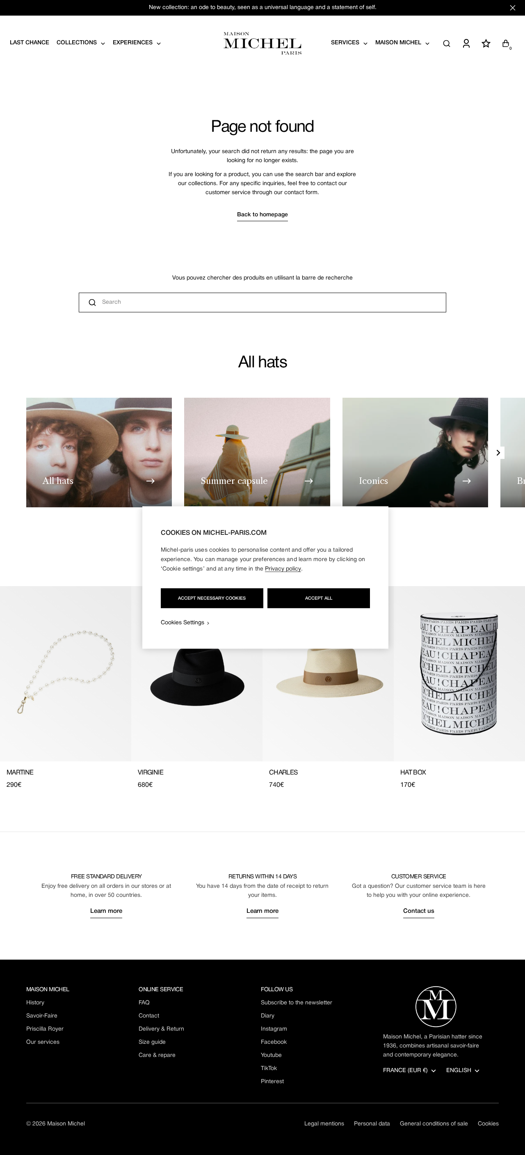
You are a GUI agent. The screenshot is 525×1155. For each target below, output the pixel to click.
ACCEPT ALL (318, 598)
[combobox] (262, 302)
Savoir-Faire (41, 1016)
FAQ (144, 1003)
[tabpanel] (262, 688)
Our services (42, 1042)
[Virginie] (196, 673)
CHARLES (283, 773)
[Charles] (328, 673)
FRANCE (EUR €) (405, 1070)
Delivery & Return (161, 1029)
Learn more (106, 911)
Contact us (418, 911)
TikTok (269, 1068)
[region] (265, 577)
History (35, 1003)
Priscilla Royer (45, 1029)
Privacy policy (283, 569)
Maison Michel (66, 1124)
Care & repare (157, 1055)
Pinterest (272, 1081)
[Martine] (65, 673)
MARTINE (20, 773)
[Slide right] (498, 453)
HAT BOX (413, 773)
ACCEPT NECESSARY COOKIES (212, 598)
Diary (267, 1016)
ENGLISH (458, 1070)
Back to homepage (262, 215)
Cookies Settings (182, 623)
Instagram (274, 1029)
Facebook (274, 1042)
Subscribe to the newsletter (296, 1003)
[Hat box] (459, 673)
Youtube (271, 1055)
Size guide (152, 1042)
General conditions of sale (434, 1124)
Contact (149, 1016)
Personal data (372, 1124)
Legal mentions (324, 1124)
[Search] (446, 43)
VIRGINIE (150, 773)
